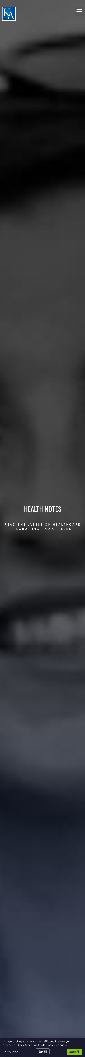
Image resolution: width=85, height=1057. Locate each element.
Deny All (43, 1051)
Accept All (74, 1051)
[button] (79, 11)
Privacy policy (11, 1051)
